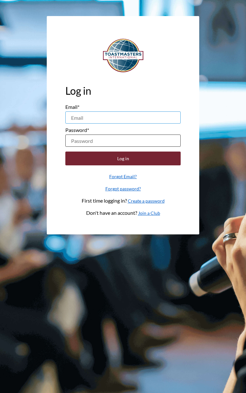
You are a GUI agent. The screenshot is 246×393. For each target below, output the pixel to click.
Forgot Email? (123, 176)
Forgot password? (123, 188)
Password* (77, 130)
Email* (72, 107)
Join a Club (149, 213)
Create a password (146, 201)
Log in (123, 158)
